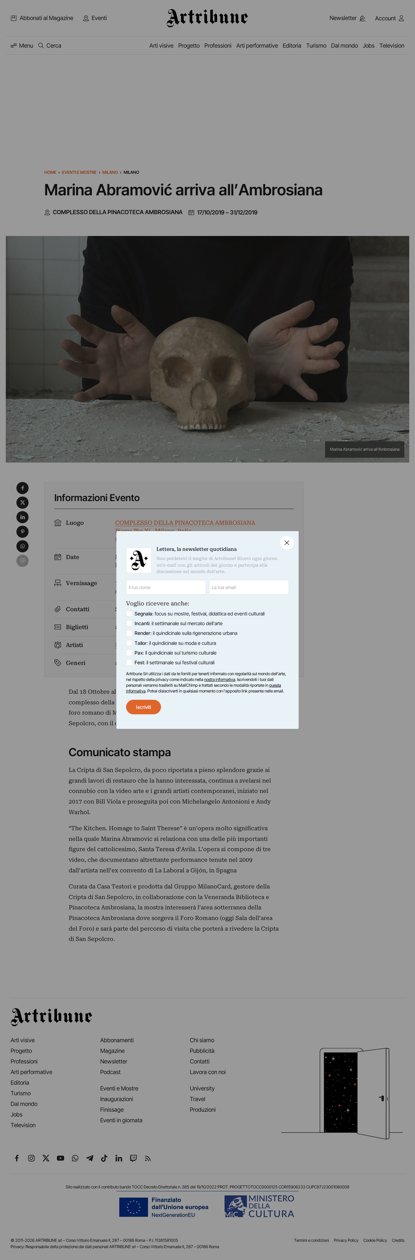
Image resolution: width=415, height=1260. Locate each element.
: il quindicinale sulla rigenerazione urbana (186, 633)
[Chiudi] (287, 543)
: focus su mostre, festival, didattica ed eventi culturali (200, 614)
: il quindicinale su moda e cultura (175, 643)
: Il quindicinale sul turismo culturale (176, 653)
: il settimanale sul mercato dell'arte (179, 623)
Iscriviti (143, 707)
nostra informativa (219, 679)
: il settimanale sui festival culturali (174, 662)
